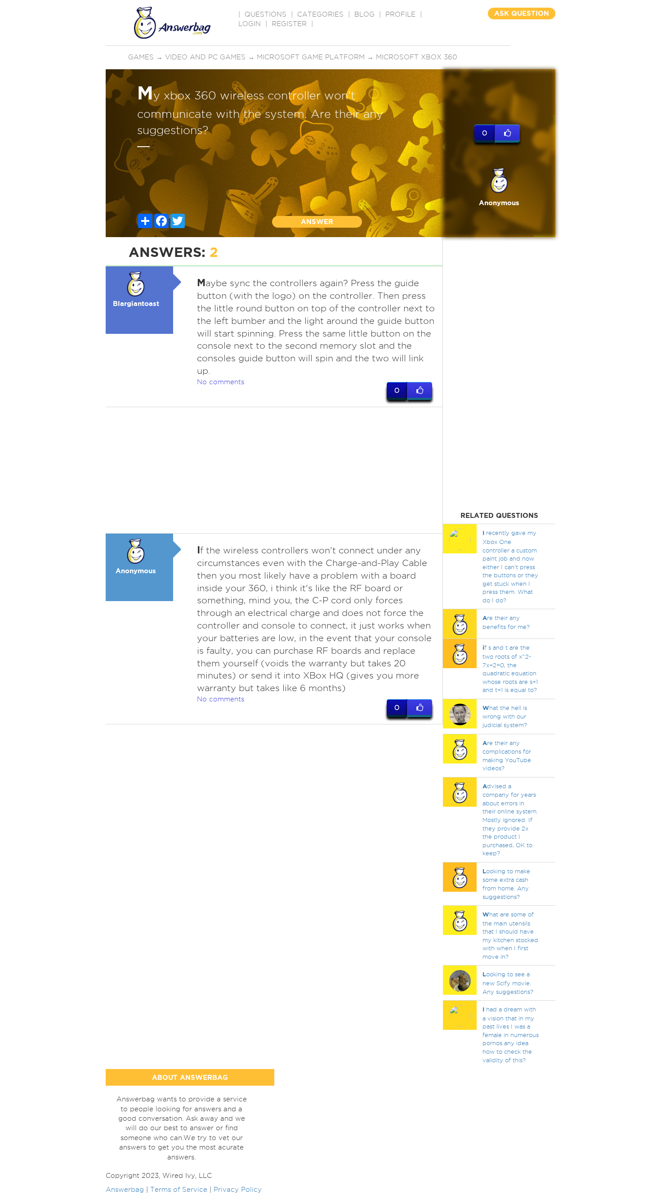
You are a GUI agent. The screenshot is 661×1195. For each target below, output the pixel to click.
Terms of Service (178, 1189)
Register (289, 23)
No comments (220, 382)
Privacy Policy (238, 1189)
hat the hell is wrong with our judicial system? (504, 716)
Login (249, 23)
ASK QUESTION (521, 13)
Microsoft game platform (311, 57)
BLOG (364, 14)
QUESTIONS (265, 14)
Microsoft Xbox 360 (416, 57)
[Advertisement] (274, 470)
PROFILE (400, 14)
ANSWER (317, 221)
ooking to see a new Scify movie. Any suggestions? (507, 982)
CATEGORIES (320, 14)
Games (141, 57)
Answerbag (125, 1189)
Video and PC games (205, 57)
